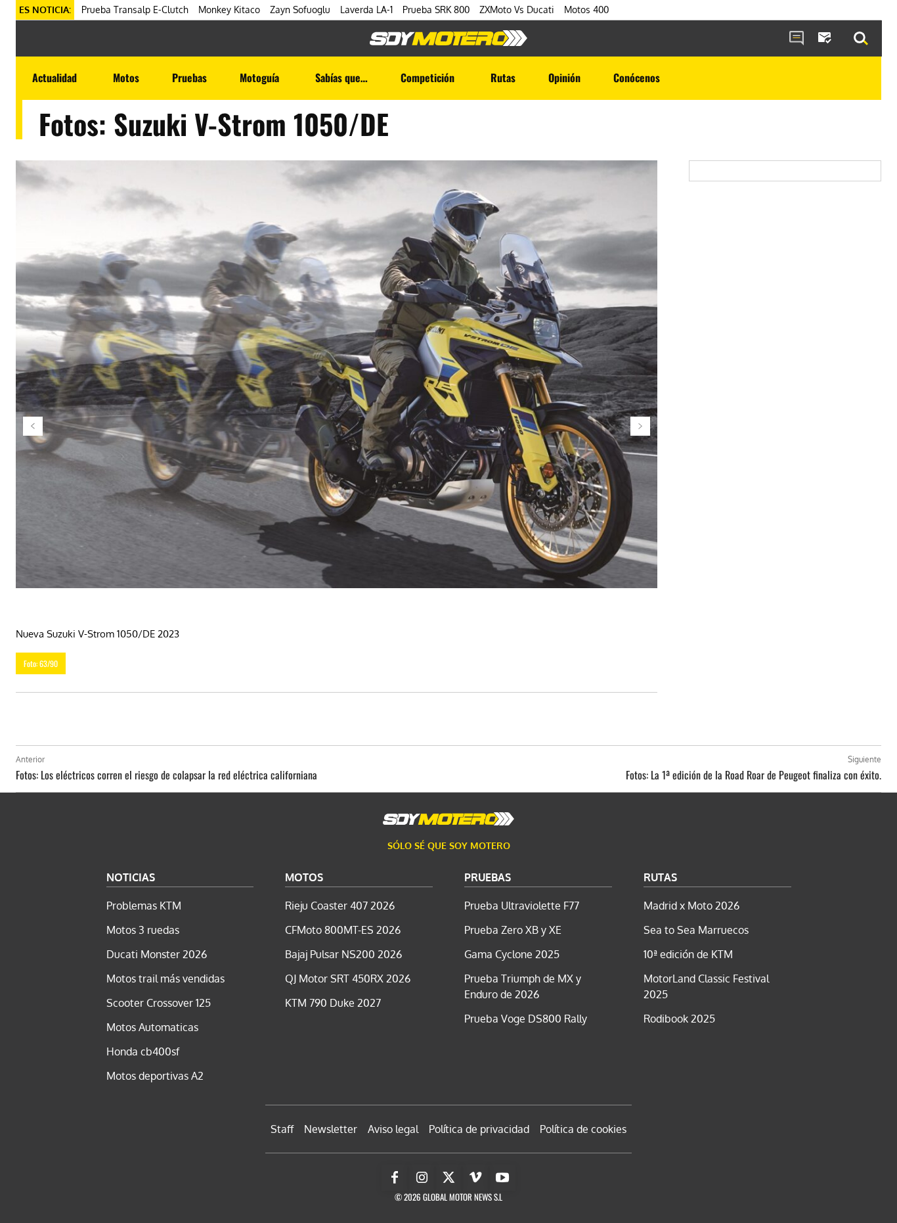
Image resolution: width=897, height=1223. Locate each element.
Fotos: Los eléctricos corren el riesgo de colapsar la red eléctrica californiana (166, 775)
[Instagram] (421, 1178)
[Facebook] (395, 1178)
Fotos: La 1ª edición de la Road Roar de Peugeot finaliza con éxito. (753, 775)
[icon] (796, 38)
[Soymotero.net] (448, 38)
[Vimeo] (475, 1178)
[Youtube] (502, 1178)
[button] (861, 39)
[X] (448, 1178)
